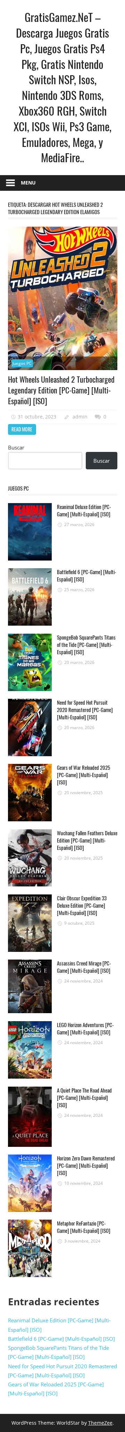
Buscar (16, 447)
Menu (28, 182)
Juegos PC (22, 363)
